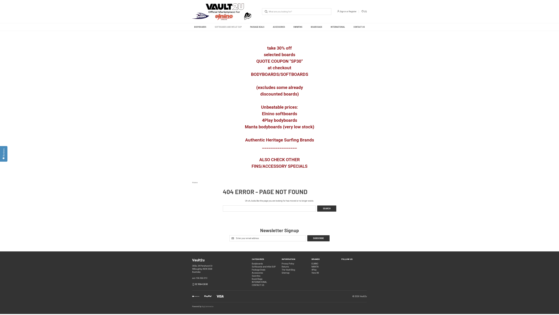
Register (353, 11)
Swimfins (297, 27)
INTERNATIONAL (338, 27)
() (365, 11)
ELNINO (315, 263)
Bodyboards (200, 27)
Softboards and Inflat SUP (228, 27)
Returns (285, 267)
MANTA (315, 267)
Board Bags (316, 27)
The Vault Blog (288, 270)
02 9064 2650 (201, 284)
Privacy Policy (288, 263)
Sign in (343, 11)
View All (315, 273)
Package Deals (257, 27)
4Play (314, 270)
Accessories (279, 27)
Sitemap (286, 273)
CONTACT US (359, 27)
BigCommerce (207, 307)
